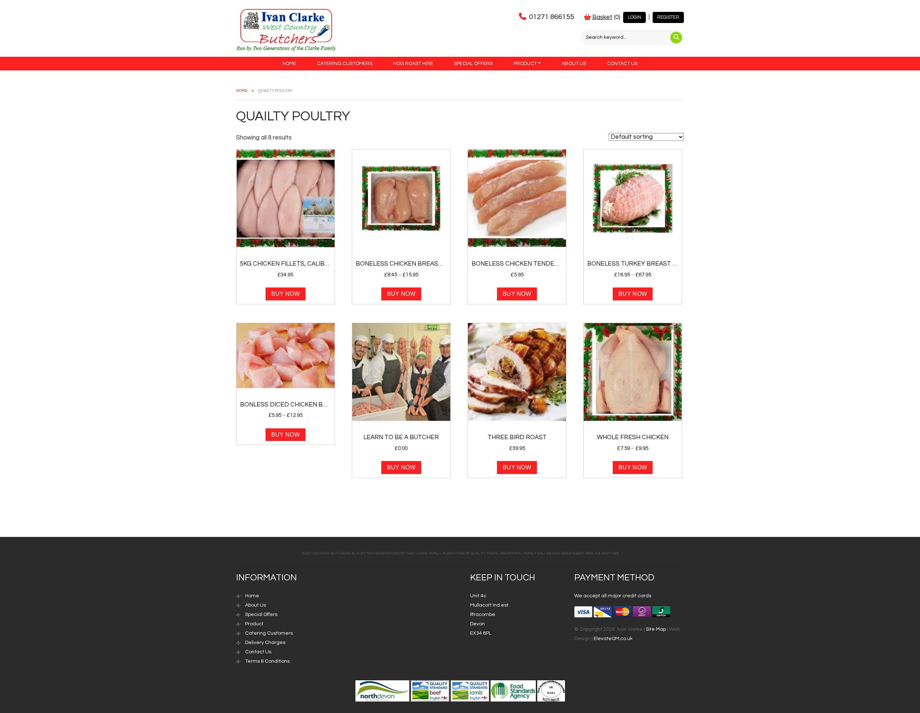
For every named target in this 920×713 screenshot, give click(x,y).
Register (668, 17)
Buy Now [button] (285, 294)
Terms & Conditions (267, 661)
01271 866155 (551, 16)
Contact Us (622, 63)
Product (525, 63)
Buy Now (401, 294)
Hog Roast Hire (413, 63)
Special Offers (473, 63)
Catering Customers (344, 63)
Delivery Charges (265, 642)
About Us (574, 63)
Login (634, 17)
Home (289, 63)
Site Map (656, 629)
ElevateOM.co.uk (613, 638)
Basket (602, 17)
